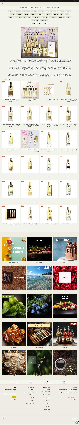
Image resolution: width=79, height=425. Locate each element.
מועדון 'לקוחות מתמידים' (46, 391)
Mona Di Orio (53, 11)
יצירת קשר (32, 400)
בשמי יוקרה (48, 403)
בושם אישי (36, 7)
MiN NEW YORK (60, 11)
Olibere (26, 14)
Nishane (62, 14)
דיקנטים (44, 7)
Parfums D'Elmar (36, 17)
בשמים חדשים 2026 (46, 409)
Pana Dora (68, 17)
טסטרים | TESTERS (47, 400)
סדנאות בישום (22, 7)
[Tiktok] (74, 0)
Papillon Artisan (53, 17)
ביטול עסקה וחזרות (31, 395)
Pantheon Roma (61, 17)
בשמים (58, 7)
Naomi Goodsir (17, 11)
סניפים (49, 408)
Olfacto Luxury (33, 14)
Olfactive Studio (41, 14)
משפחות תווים (27, 7)
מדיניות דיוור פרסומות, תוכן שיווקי (29, 392)
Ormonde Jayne (19, 14)
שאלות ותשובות (32, 398)
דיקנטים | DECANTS (46, 398)
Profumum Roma (35, 20)
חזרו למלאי (48, 7)
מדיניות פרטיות (32, 391)
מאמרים (48, 411)
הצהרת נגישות (32, 397)
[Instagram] (76, 0)
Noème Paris (49, 14)
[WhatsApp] (11, 399)
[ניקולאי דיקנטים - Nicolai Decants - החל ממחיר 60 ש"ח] (30, 139)
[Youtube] (75, 0)
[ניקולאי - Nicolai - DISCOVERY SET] (30, 90)
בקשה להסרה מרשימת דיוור (30, 403)
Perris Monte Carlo (44, 20)
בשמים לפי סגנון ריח (46, 394)
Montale (47, 11)
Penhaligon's (11, 17)
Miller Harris (68, 11)
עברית (4, 0)
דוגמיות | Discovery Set (46, 397)
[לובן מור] (39, 4)
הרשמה (14, 396)
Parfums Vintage (19, 17)
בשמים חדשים (54, 7)
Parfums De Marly (27, 17)
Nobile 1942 (56, 14)
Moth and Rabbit (26, 11)
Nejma (67, 14)
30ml (40, 7)
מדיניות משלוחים (31, 394)
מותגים (32, 7)
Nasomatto (11, 11)
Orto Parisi (12, 14)
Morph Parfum (34, 11)
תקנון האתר (32, 389)
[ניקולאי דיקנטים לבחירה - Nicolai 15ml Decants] (49, 90)
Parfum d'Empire (45, 17)
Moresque (41, 11)
